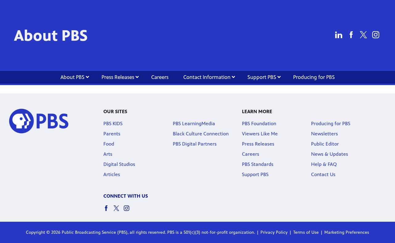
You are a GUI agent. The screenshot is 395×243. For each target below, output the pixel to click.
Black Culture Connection (201, 134)
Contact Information (207, 77)
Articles (111, 174)
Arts (107, 154)
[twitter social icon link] (119, 211)
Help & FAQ (324, 164)
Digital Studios (119, 164)
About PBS (73, 77)
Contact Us (323, 174)
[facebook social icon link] (108, 211)
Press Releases (118, 77)
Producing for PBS (314, 77)
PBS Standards (257, 164)
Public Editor (325, 144)
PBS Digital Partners (195, 144)
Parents (111, 134)
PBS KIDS (113, 123)
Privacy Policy (274, 232)
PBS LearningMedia (194, 123)
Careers (159, 77)
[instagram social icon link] (129, 211)
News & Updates (329, 154)
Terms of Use (306, 232)
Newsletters (324, 134)
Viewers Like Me (260, 134)
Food (108, 144)
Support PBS (262, 77)
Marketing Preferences (346, 232)
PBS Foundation (259, 123)
